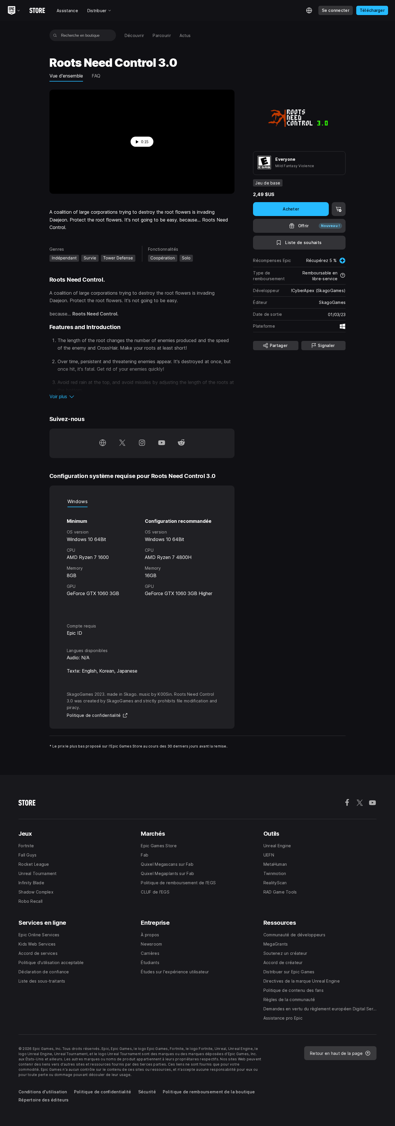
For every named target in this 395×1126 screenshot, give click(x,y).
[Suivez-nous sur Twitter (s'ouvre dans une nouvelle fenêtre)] (122, 443)
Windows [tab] (77, 501)
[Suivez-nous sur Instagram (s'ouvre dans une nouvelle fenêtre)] (142, 443)
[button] (142, 396)
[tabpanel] (142, 559)
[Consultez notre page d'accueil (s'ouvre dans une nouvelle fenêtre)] (103, 443)
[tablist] (142, 501)
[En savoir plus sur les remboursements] (343, 275)
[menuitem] (134, 35)
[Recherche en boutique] (55, 35)
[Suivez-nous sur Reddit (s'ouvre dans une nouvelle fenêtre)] (181, 443)
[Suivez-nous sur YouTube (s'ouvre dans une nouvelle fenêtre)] (162, 443)
